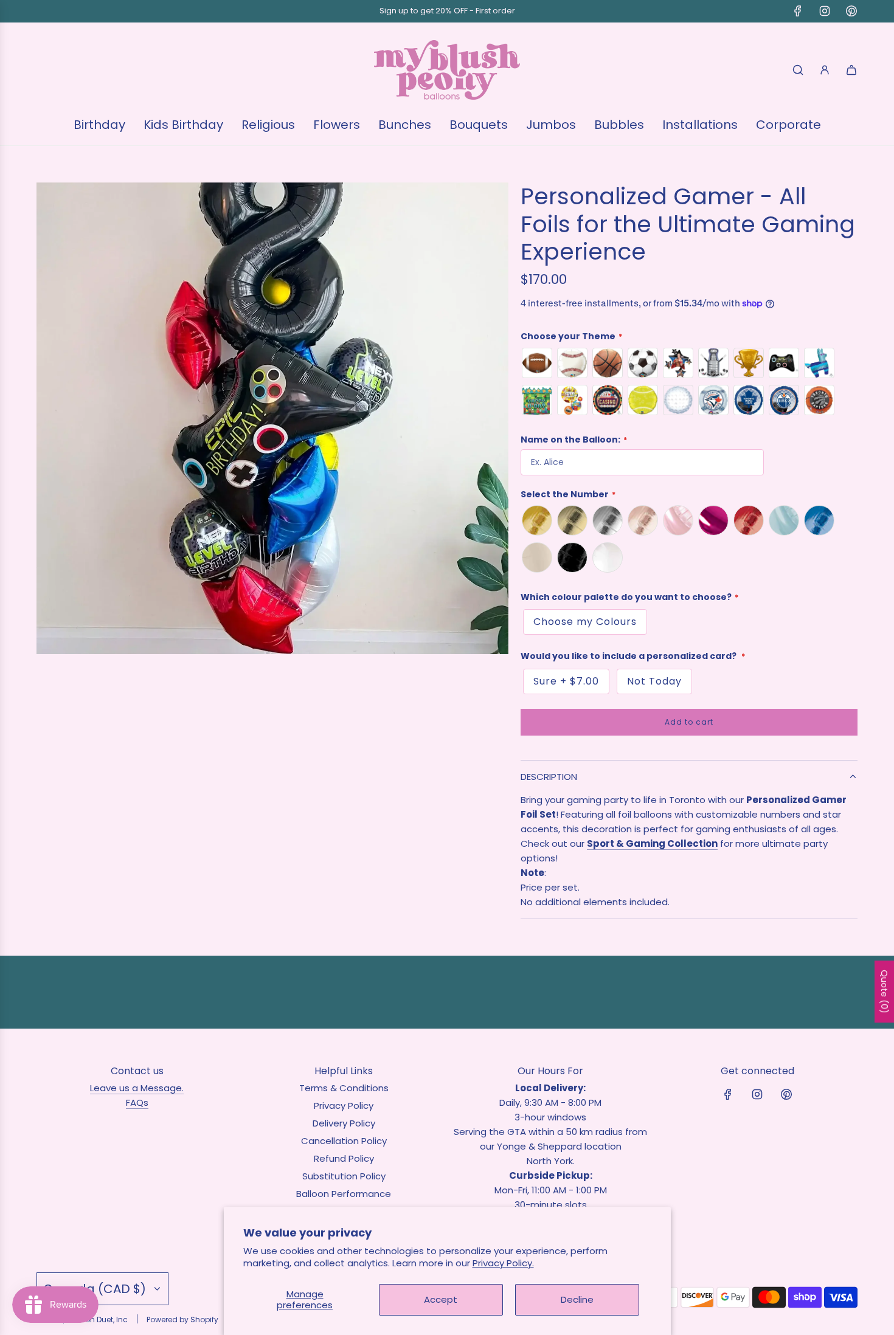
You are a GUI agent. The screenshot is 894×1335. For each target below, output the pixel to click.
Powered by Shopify (182, 1319)
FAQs (137, 1102)
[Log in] (824, 70)
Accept (440, 1299)
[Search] (798, 70)
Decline (577, 1299)
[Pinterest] (851, 11)
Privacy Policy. (503, 1263)
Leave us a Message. (137, 1087)
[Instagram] (824, 11)
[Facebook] (798, 11)
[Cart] (851, 70)
